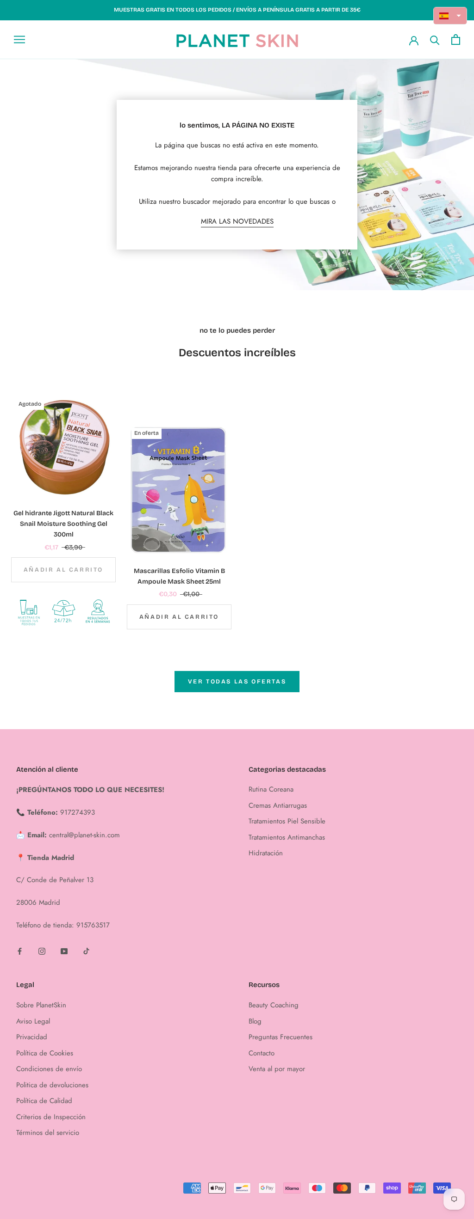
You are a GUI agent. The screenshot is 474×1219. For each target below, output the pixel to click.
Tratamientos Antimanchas (287, 837)
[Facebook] (19, 951)
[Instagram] (41, 951)
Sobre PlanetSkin (41, 1005)
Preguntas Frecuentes (280, 1037)
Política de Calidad (44, 1101)
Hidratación (266, 853)
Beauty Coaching (274, 1005)
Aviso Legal (33, 1021)
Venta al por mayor (277, 1069)
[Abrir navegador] (19, 39)
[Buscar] (435, 39)
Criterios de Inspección (51, 1117)
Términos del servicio (47, 1133)
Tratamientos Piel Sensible (287, 821)
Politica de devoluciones (52, 1085)
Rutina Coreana (271, 789)
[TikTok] (86, 951)
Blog (255, 1021)
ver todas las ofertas (237, 681)
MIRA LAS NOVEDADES (237, 221)
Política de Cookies (44, 1053)
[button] (450, 15)
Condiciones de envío (49, 1069)
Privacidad (31, 1037)
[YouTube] (64, 951)
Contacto (261, 1053)
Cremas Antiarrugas (278, 805)
